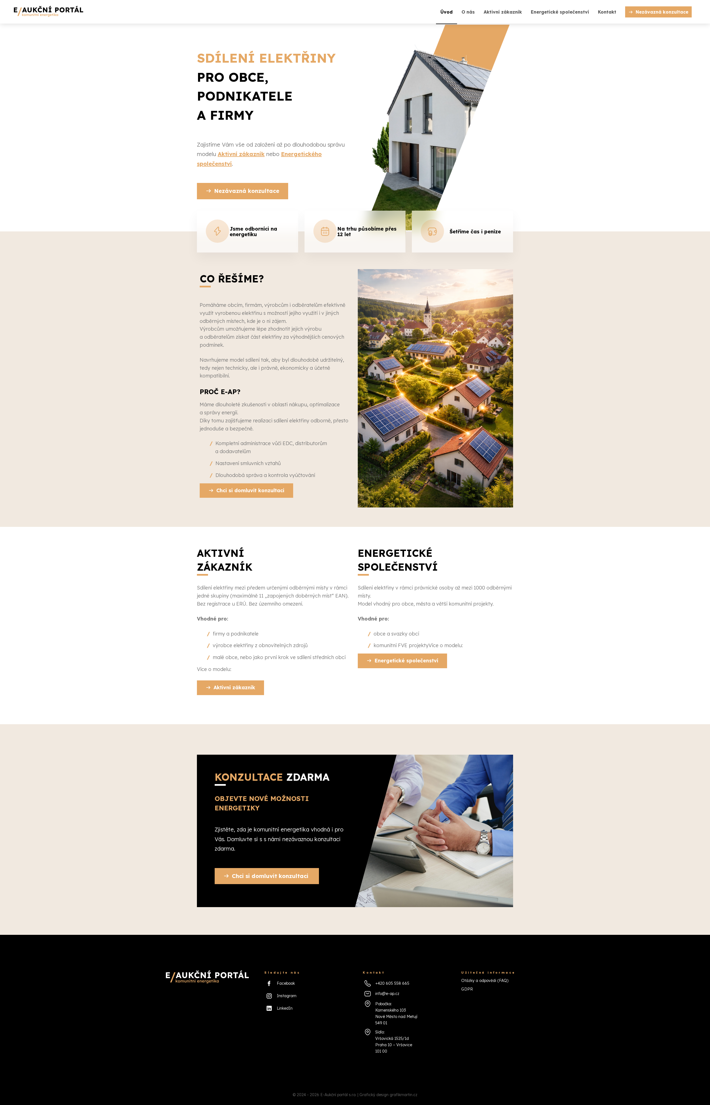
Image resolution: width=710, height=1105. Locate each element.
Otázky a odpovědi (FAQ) (484, 980)
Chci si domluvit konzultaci (250, 490)
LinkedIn (285, 1008)
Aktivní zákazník (503, 12)
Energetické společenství (560, 12)
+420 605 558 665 (392, 983)
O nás (468, 12)
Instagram (286, 995)
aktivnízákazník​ (224, 560)
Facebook (286, 983)
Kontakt (607, 12)
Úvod (446, 12)
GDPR (467, 989)
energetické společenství (398, 560)
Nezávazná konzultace (662, 12)
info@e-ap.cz (387, 993)
